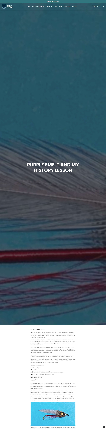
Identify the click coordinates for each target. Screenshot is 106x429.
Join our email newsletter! (53, 1)
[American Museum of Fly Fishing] (7, 6)
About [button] (29, 6)
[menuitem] (29, 6)
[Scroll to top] (104, 426)
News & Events (58, 6)
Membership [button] (74, 6)
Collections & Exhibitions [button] (38, 6)
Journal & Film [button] (49, 6)
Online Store (67, 6)
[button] (103, 6)
